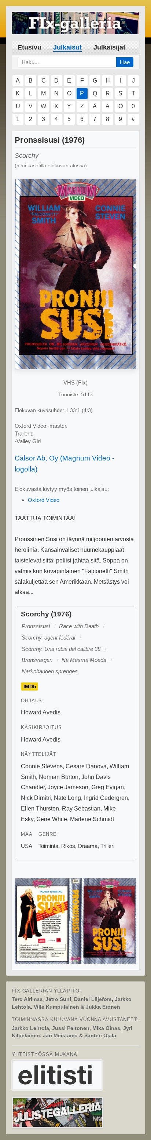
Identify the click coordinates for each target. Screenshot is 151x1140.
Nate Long (67, 798)
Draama (87, 846)
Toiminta (48, 846)
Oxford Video (43, 500)
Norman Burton (58, 777)
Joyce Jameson (68, 787)
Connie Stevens (42, 766)
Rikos (68, 846)
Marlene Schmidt (92, 819)
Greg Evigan (107, 787)
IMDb (29, 686)
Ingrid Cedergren (106, 798)
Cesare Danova (86, 766)
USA (26, 846)
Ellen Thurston (40, 808)
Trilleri (107, 846)
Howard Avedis (40, 712)
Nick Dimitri (36, 798)
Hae (125, 62)
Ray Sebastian (81, 808)
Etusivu (29, 47)
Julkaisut (67, 47)
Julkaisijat (109, 47)
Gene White (51, 819)
